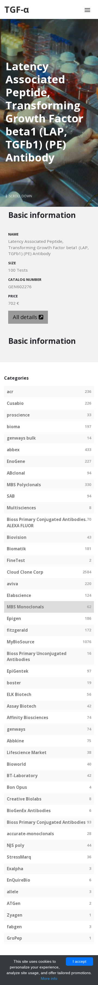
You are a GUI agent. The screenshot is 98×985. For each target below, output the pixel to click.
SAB (11, 496)
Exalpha (15, 868)
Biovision (16, 537)
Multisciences (21, 507)
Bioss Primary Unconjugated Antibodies (36, 656)
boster (14, 682)
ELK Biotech (19, 694)
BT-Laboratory (22, 775)
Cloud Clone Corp (25, 572)
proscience (18, 415)
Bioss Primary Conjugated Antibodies (46, 822)
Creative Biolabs (24, 799)
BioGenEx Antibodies (29, 810)
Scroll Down (20, 196)
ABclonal (16, 473)
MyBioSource (20, 641)
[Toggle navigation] (87, 10)
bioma (13, 426)
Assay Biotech (21, 706)
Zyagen (14, 915)
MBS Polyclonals (24, 484)
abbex (13, 449)
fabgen (14, 926)
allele (12, 891)
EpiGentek (17, 671)
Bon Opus (17, 787)
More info (49, 978)
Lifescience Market (27, 752)
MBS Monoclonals (25, 606)
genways (16, 729)
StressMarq (19, 857)
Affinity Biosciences (27, 717)
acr (10, 391)
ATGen (13, 903)
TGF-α (16, 9)
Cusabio (15, 403)
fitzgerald (17, 630)
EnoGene (16, 461)
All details (26, 317)
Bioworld (16, 764)
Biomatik (16, 548)
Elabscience (19, 595)
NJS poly (15, 845)
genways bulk (21, 438)
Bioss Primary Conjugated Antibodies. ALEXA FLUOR (47, 522)
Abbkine (15, 740)
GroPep (14, 938)
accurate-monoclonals (30, 833)
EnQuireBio (18, 880)
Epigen (14, 618)
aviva (12, 583)
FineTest (16, 560)
